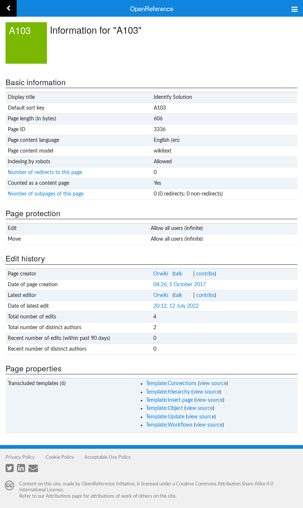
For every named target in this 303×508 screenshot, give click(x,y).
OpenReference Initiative (108, 484)
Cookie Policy (59, 457)
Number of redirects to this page (45, 172)
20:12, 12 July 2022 (176, 306)
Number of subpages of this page (46, 194)
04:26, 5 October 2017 (179, 284)
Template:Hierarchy (168, 392)
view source (213, 383)
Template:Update (165, 417)
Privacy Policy (20, 457)
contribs (205, 274)
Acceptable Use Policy (107, 457)
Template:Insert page (169, 400)
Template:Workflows (169, 425)
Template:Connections (171, 383)
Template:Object (164, 408)
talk (178, 274)
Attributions (58, 496)
